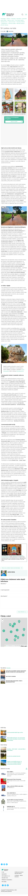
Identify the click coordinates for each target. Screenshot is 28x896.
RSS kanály (4, 881)
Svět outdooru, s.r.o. (6, 876)
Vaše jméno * (3, 583)
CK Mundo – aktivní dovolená (19, 876)
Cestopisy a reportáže (16, 18)
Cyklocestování (12, 21)
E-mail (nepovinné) (5, 590)
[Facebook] (2, 864)
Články (8, 18)
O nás (3, 872)
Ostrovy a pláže (12, 23)
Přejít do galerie (14, 121)
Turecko (8, 668)
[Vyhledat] (22, 14)
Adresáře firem (5, 877)
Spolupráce (4, 874)
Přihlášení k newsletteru (7, 879)
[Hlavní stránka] (7, 14)
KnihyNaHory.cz (20, 371)
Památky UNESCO (21, 21)
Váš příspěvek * (4, 596)
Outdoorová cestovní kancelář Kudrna (19, 873)
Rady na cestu (11, 20)
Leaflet (6, 645)
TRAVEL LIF (14, 555)
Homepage (3, 18)
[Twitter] (7, 864)
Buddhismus (4, 23)
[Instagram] (4, 864)
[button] (19, 621)
